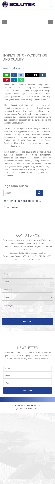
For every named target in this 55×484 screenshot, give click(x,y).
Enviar (28, 322)
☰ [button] (51, 5)
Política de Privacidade (28, 409)
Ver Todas (12, 207)
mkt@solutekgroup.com (29, 406)
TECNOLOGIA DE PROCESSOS (24, 201)
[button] (4, 22)
